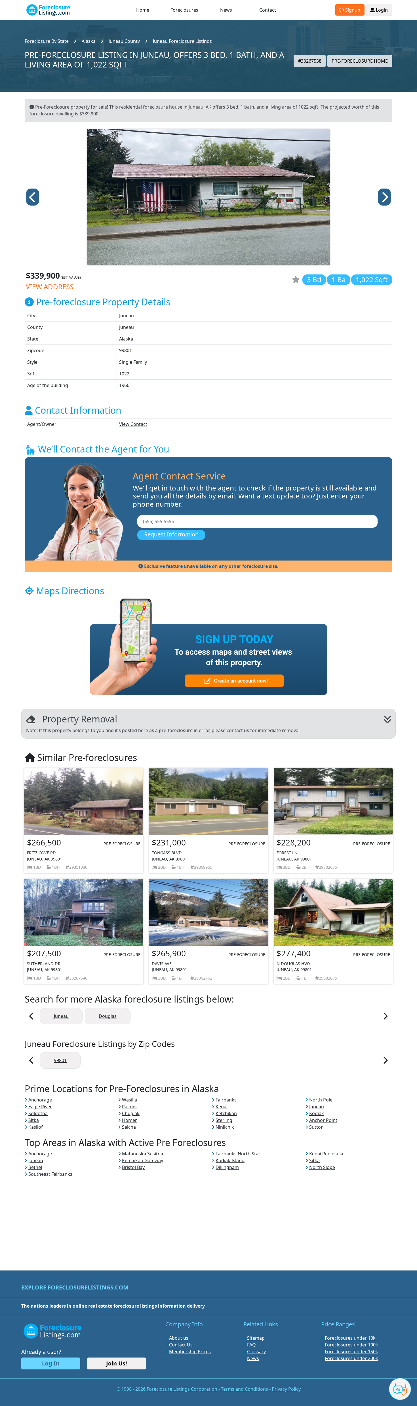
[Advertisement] (208, 1217)
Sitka (33, 1120)
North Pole (320, 1100)
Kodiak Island (230, 1160)
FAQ (251, 1345)
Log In (51, 1363)
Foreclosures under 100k (351, 1345)
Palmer (129, 1106)
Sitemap (256, 1338)
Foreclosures (184, 10)
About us (178, 1338)
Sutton (316, 1127)
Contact (267, 10)
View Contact (133, 424)
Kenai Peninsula (326, 1154)
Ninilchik (225, 1127)
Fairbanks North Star (238, 1154)
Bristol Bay (133, 1167)
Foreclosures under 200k (351, 1358)
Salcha (129, 1127)
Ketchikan (226, 1113)
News (226, 10)
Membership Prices (190, 1351)
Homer (129, 1120)
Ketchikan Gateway (142, 1160)
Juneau (61, 1016)
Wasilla (129, 1100)
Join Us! (116, 1363)
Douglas (108, 1016)
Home (142, 10)
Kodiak (316, 1113)
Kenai (222, 1106)
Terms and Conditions (244, 1389)
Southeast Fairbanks (50, 1174)
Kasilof (35, 1127)
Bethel (35, 1167)
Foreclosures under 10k (350, 1338)
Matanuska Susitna (142, 1154)
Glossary (256, 1351)
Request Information (171, 534)
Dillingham (227, 1167)
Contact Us (181, 1345)
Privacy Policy (286, 1389)
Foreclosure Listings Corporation (182, 1389)
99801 (60, 1060)
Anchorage (40, 1100)
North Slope (322, 1167)
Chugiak (131, 1113)
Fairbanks (226, 1100)
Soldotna (38, 1113)
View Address (49, 286)
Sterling (224, 1120)
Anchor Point (323, 1120)
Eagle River (40, 1106)
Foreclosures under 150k (351, 1351)
